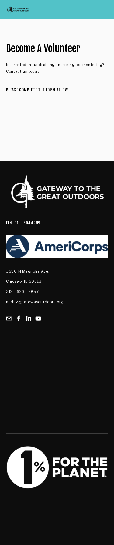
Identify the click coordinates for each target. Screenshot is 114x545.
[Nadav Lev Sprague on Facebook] (19, 318)
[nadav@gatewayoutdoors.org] (9, 318)
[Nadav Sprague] (29, 318)
